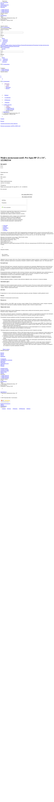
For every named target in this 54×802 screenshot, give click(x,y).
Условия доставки (5, 369)
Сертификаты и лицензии (6, 360)
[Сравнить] (2, 167)
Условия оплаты (4, 368)
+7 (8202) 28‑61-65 (5, 9)
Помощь (2, 366)
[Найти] (2, 37)
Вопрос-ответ (4, 371)
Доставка (5, 230)
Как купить (5, 227)
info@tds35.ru (4, 15)
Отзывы (5, 226)
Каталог (2, 352)
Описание (5, 225)
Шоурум (2, 364)
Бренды (2, 354)
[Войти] (1, 74)
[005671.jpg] (27, 140)
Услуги (2, 355)
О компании (3, 358)
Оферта (2, 404)
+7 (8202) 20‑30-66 (5, 12)
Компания (3, 356)
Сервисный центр (5, 363)
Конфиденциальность (5, 403)
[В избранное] (2, 166)
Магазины (3, 362)
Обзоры (2, 373)
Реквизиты (3, 361)
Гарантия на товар (5, 370)
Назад (7, 84)
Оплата (4, 229)
